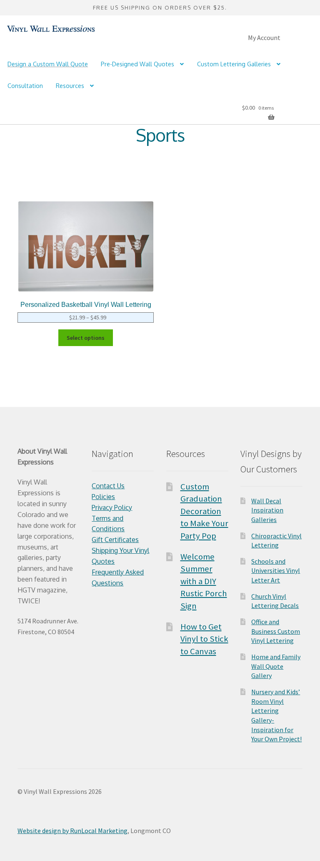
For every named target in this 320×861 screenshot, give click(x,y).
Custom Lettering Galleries (234, 64)
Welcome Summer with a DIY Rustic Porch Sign (203, 581)
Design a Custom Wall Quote (48, 64)
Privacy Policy (112, 507)
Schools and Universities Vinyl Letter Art (275, 570)
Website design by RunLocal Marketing (73, 830)
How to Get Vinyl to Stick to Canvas (204, 639)
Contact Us (108, 486)
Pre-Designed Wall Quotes (137, 64)
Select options (86, 337)
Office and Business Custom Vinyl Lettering (275, 631)
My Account (264, 37)
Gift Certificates (115, 539)
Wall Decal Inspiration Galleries (267, 510)
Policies (103, 496)
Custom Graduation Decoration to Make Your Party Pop (204, 511)
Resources (70, 85)
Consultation (25, 85)
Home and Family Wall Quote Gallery (275, 666)
